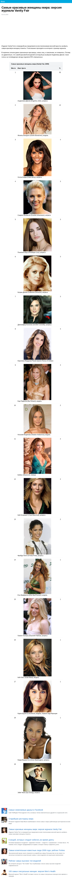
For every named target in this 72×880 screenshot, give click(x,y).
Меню (3, 1)
